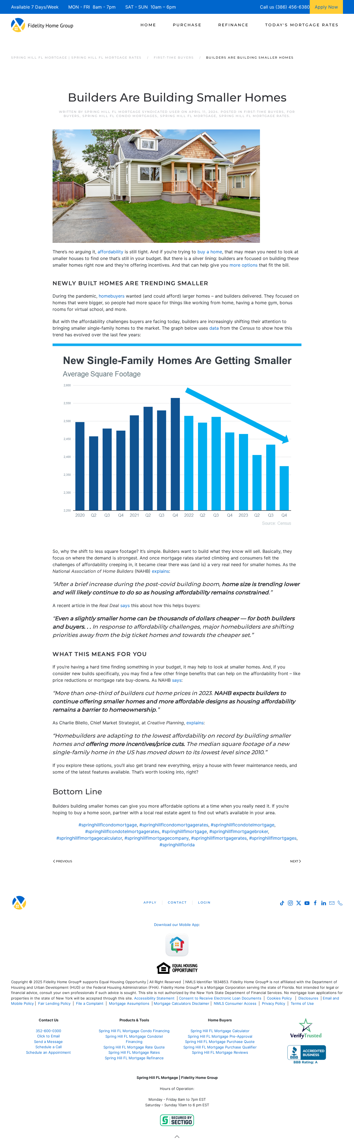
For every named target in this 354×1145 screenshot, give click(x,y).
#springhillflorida (177, 844)
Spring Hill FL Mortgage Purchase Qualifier (220, 1047)
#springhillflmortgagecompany (156, 838)
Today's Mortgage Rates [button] (302, 24)
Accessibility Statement (154, 998)
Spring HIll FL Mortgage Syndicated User (132, 112)
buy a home (209, 251)
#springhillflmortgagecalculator (89, 838)
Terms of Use (303, 1003)
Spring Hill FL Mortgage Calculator (220, 1031)
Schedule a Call (48, 1047)
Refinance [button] (233, 24)
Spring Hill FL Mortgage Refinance (134, 1058)
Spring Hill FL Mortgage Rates (254, 116)
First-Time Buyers (264, 112)
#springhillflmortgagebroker (238, 831)
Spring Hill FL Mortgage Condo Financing (134, 1031)
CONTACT (177, 902)
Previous (64, 861)
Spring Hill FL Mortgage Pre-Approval (220, 1036)
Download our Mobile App (176, 924)
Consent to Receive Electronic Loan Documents (220, 998)
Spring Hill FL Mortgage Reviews (220, 1052)
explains (160, 571)
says (125, 605)
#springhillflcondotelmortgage (242, 824)
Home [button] (148, 24)
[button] (177, 1136)
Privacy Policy (273, 1003)
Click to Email (48, 1036)
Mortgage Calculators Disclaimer (181, 1003)
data (214, 328)
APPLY (150, 902)
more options (243, 265)
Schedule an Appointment (48, 1052)
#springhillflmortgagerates (219, 838)
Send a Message (48, 1041)
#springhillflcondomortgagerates (173, 824)
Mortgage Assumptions (129, 1003)
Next (294, 861)
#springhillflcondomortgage (108, 824)
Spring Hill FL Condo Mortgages (119, 116)
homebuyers (111, 296)
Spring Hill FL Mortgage (188, 116)
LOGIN (204, 902)
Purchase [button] (187, 24)
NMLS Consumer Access (235, 1003)
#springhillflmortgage (184, 831)
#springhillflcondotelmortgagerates (122, 831)
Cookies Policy (280, 998)
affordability (110, 251)
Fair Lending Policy (54, 1003)
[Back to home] (42, 25)
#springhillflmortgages (272, 838)
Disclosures (308, 998)
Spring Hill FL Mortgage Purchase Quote (220, 1041)
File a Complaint (90, 1003)
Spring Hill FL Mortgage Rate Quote (134, 1047)
